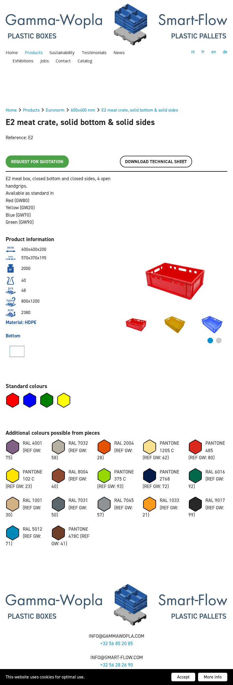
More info (213, 677)
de (225, 52)
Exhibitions (23, 60)
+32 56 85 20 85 (116, 643)
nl (193, 52)
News (119, 52)
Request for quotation (37, 162)
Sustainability (62, 52)
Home (12, 52)
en (213, 52)
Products (34, 52)
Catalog (85, 60)
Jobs (44, 60)
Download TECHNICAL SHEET (156, 162)
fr (203, 52)
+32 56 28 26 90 (116, 665)
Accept (183, 677)
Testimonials (94, 52)
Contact (63, 60)
